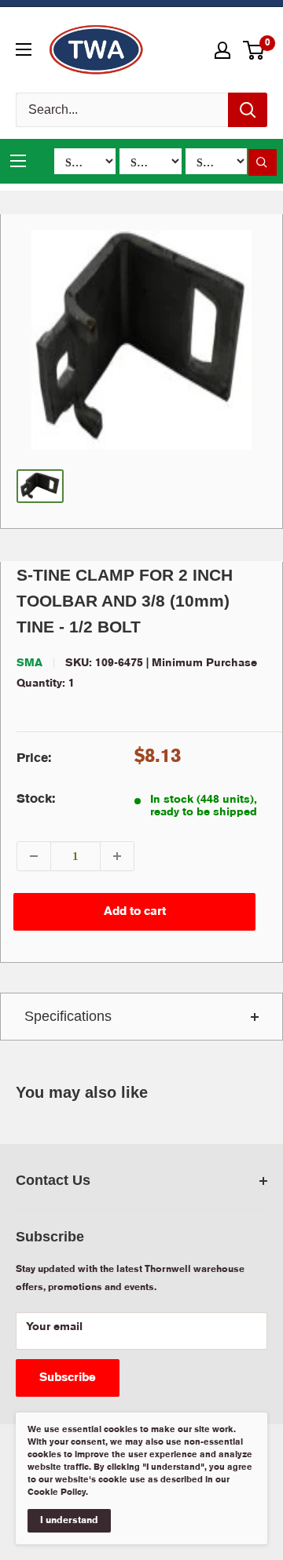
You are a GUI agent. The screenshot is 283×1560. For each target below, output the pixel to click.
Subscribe (67, 1377)
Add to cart (135, 911)
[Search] (247, 110)
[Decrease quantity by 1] (33, 856)
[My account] (222, 50)
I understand (69, 1520)
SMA (29, 663)
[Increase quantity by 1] (117, 856)
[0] (254, 50)
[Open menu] (23, 49)
